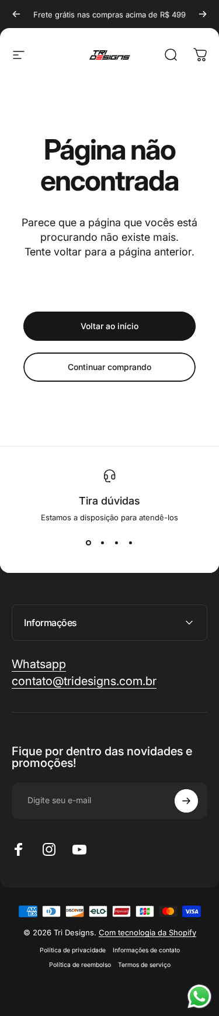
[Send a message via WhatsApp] (199, 996)
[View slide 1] (89, 543)
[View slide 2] (103, 543)
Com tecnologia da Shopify (147, 932)
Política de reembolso (80, 965)
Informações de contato (146, 950)
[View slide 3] (117, 543)
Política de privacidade (73, 950)
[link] (84, 681)
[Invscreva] (186, 801)
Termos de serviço (144, 965)
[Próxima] (202, 14)
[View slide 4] (131, 543)
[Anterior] (16, 14)
